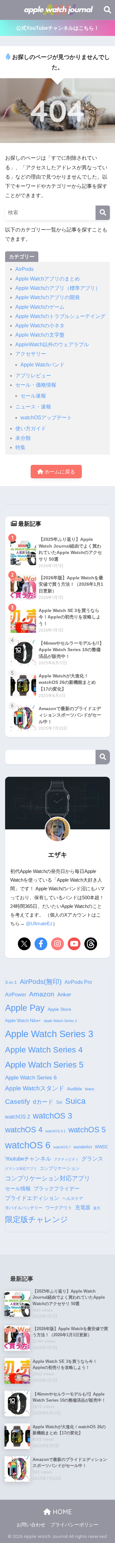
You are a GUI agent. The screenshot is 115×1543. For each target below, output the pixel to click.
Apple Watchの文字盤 (40, 335)
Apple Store (59, 1009)
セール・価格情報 (35, 385)
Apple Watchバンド (42, 364)
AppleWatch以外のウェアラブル (52, 344)
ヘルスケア (72, 1198)
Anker (64, 994)
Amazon (41, 994)
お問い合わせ (31, 1524)
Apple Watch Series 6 (31, 1077)
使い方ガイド (30, 428)
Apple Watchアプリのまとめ (47, 278)
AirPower (15, 994)
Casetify (17, 1101)
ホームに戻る (59, 471)
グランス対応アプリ (21, 1168)
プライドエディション (32, 1198)
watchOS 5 (87, 1130)
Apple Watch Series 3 (49, 1033)
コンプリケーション (60, 1168)
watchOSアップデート (46, 417)
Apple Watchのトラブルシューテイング (60, 316)
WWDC (101, 1147)
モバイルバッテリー (23, 1208)
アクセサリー (30, 353)
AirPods (24, 269)
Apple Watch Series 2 (60, 1021)
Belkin (89, 1089)
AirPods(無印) (41, 981)
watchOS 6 (27, 1145)
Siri (59, 1102)
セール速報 (33, 395)
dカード (43, 1101)
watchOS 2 (17, 1117)
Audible (74, 1088)
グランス (92, 1158)
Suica (75, 1100)
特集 (20, 447)
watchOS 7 (62, 1147)
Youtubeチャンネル (28, 1158)
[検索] (103, 212)
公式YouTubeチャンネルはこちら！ (57, 28)
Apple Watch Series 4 (44, 1049)
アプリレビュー (33, 375)
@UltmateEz (39, 923)
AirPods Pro (78, 982)
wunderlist (82, 1147)
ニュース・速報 (33, 406)
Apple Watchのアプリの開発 (47, 297)
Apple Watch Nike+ (23, 1021)
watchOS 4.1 (55, 1131)
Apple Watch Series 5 (44, 1064)
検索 (103, 757)
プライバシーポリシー (74, 1524)
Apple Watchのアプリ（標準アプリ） (57, 288)
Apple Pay (25, 1008)
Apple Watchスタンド (34, 1088)
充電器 (82, 1207)
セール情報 (18, 1188)
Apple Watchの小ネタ (40, 325)
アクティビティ (66, 1159)
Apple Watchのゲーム (40, 307)
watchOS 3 (52, 1115)
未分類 (23, 438)
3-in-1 (11, 982)
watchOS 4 (23, 1130)
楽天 (96, 1208)
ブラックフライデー (57, 1188)
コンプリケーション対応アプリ (47, 1178)
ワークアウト (58, 1207)
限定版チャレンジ (36, 1219)
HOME (61, 1512)
